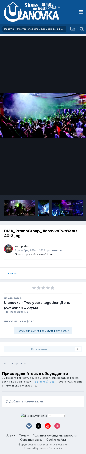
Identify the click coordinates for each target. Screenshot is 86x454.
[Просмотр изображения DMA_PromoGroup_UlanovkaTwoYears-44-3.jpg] (19, 208)
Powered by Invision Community (43, 448)
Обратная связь (31, 439)
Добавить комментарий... (26, 401)
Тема (23, 435)
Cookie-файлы (56, 439)
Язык (10, 435)
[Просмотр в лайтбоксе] (43, 115)
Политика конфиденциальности (55, 435)
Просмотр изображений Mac (34, 254)
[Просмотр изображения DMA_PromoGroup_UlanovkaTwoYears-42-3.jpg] (67, 208)
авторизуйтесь (44, 381)
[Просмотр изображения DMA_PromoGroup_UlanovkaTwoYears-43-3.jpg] (43, 208)
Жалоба (12, 273)
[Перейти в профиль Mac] (8, 248)
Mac (26, 246)
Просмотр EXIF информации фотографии (43, 330)
